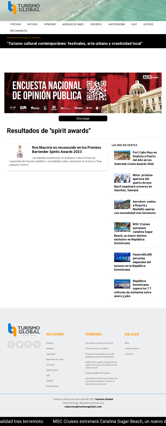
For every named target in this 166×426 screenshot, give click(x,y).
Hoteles (148, 24)
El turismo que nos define (96, 348)
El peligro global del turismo (97, 373)
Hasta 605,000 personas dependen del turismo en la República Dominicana (133, 262)
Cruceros (96, 24)
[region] (99, 10)
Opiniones (50, 24)
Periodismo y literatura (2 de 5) (99, 343)
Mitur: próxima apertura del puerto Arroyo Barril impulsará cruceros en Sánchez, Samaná (133, 182)
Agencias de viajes (73, 24)
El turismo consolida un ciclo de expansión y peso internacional (99, 355)
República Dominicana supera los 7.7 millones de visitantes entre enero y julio (132, 288)
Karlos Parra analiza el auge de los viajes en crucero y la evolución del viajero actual (101, 365)
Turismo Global (104, 399)
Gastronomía (116, 24)
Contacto (129, 354)
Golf (134, 24)
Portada (15, 24)
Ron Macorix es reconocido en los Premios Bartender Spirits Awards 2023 (66, 149)
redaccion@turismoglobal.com (83, 406)
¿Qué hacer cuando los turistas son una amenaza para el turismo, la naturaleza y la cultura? (101, 381)
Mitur (127, 343)
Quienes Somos (132, 348)
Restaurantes (18, 30)
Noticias (32, 24)
